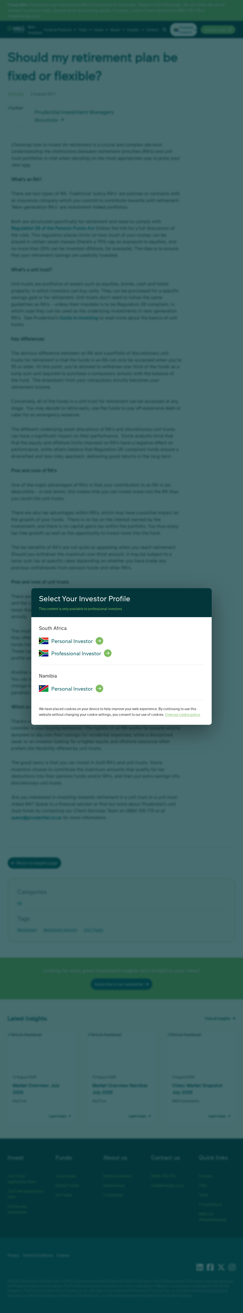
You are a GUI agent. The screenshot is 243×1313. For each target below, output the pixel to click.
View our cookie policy (182, 714)
